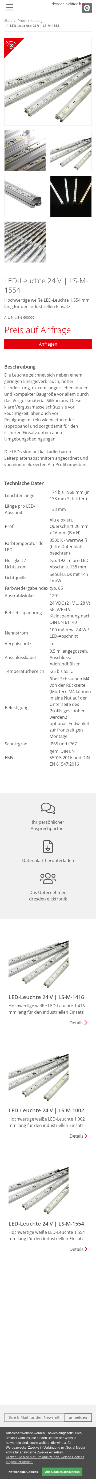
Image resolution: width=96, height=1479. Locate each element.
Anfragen (48, 344)
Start (8, 20)
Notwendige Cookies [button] (23, 1471)
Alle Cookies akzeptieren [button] (62, 1471)
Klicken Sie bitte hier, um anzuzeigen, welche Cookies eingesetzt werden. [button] (45, 1459)
